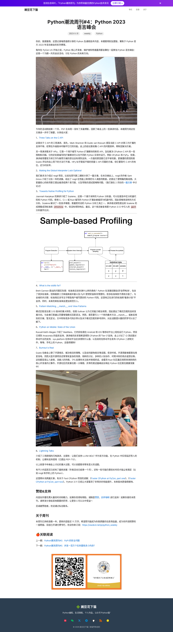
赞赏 (97, 497)
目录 (137, 9)
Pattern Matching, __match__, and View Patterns (62, 306)
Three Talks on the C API (51, 137)
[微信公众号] (72, 620)
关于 (145, 9)
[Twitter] (79, 620)
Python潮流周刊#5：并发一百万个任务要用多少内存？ (70, 545)
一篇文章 (128, 182)
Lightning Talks (46, 451)
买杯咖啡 (105, 497)
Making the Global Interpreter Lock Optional (60, 170)
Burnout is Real (46, 347)
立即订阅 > (117, 3)
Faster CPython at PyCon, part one (108, 478)
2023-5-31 (74, 33)
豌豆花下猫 (31, 9)
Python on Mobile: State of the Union (57, 327)
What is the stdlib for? (50, 285)
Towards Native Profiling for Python (56, 191)
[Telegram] (86, 620)
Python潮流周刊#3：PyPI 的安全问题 (62, 540)
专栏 (130, 9)
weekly (87, 33)
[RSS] (100, 620)
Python (99, 33)
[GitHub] (93, 620)
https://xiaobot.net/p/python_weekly (99, 525)
